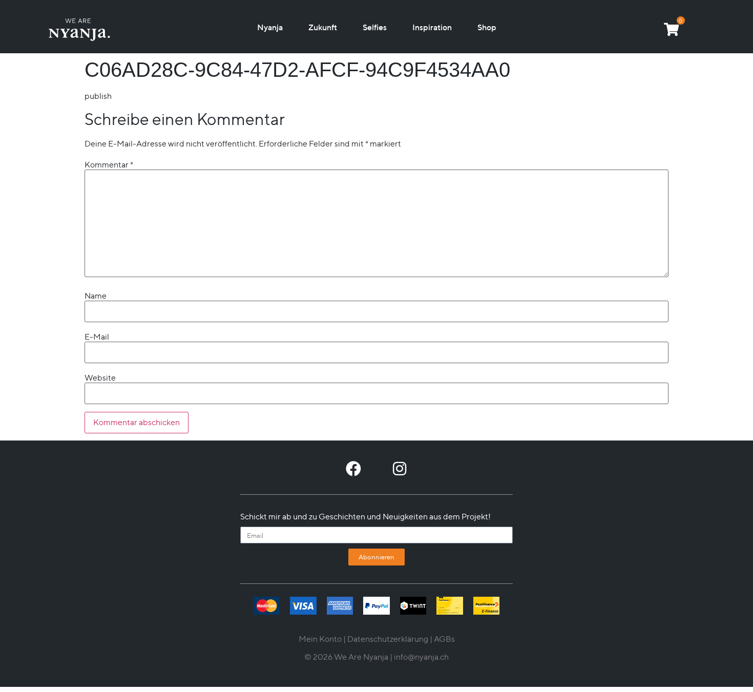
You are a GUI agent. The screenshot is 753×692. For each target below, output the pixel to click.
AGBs (444, 639)
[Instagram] (399, 469)
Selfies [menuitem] (375, 27)
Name (96, 296)
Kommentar (109, 165)
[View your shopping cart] (671, 29)
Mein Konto (320, 639)
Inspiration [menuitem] (432, 27)
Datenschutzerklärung (387, 639)
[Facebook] (353, 469)
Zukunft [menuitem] (322, 27)
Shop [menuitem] (486, 27)
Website (100, 378)
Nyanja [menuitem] (270, 27)
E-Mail (97, 337)
